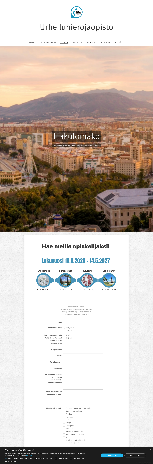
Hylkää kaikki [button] (135, 455)
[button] (118, 42)
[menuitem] (32, 42)
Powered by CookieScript (143, 463)
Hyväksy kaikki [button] (111, 455)
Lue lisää (29, 455)
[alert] (76, 455)
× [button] (150, 449)
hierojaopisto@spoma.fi (81, 312)
